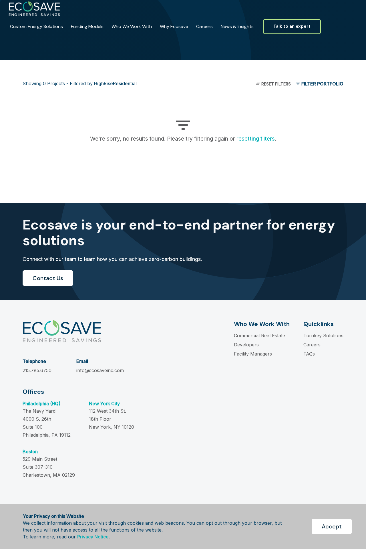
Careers (312, 345)
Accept (332, 526)
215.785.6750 (37, 370)
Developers (246, 345)
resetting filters (255, 138)
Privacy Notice (93, 537)
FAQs (309, 354)
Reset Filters (275, 83)
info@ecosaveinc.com (100, 370)
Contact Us (48, 278)
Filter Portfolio (321, 84)
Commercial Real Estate (259, 335)
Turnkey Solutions (323, 335)
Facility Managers (253, 354)
